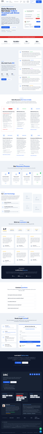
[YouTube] (35, 374)
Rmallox (20, 398)
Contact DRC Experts (33, 155)
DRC (25, 417)
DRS (31, 417)
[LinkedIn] (37, 374)
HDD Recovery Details (20, 128)
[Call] (40, 431)
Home (7, 1)
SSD (7, 395)
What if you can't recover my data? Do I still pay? (16, 298)
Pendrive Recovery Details (6, 154)
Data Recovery (10, 2)
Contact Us (32, 2)
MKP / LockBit (18, 397)
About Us (21, 2)
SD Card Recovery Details (20, 155)
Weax (23, 398)
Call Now (39, 21)
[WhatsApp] (40, 429)
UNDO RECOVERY (37, 418)
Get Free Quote (37, 26)
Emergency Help (5, 129)
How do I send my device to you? (13, 308)
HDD (4, 395)
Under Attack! (39, 2)
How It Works (24, 2)
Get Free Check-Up (5, 27)
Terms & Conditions (30, 432)
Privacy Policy (24, 432)
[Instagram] (39, 374)
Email (25, 25)
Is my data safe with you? (12, 301)
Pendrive (11, 395)
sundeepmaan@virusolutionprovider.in (10, 332)
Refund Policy (36, 432)
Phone (30, 25)
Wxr (17, 400)
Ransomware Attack (20, 395)
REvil (25, 397)
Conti (17, 398)
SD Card (5, 397)
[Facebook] (30, 374)
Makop (20, 400)
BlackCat (22, 397)
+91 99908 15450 (7, 326)
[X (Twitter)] (32, 374)
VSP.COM (11, 417)
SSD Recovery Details (33, 129)
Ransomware (16, 1)
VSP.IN (18, 417)
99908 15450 (14, 27)
